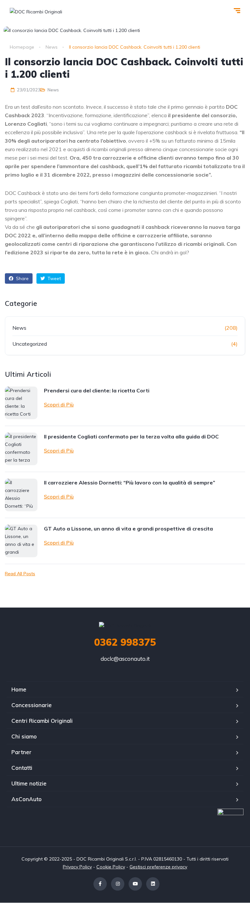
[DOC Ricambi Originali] (36, 11)
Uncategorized (29, 344)
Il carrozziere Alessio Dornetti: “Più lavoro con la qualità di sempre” (129, 482)
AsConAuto (26, 799)
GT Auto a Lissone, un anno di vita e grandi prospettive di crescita (128, 528)
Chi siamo (24, 736)
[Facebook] (100, 884)
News (52, 47)
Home (18, 689)
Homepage (22, 47)
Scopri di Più (59, 404)
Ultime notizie (29, 783)
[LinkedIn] (153, 884)
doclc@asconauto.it (125, 658)
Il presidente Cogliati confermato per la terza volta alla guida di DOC (131, 436)
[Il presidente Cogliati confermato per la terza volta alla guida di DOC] (21, 449)
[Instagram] (117, 884)
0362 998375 (125, 642)
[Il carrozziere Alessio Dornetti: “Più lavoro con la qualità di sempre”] (21, 495)
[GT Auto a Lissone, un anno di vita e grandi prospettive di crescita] (21, 541)
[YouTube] (135, 884)
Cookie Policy (110, 867)
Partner (21, 752)
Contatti (21, 767)
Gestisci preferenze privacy (158, 867)
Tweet (53, 278)
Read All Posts (20, 574)
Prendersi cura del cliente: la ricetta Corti (96, 390)
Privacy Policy (77, 867)
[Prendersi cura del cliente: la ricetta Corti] (21, 403)
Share (22, 278)
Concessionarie (31, 705)
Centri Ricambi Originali (42, 720)
